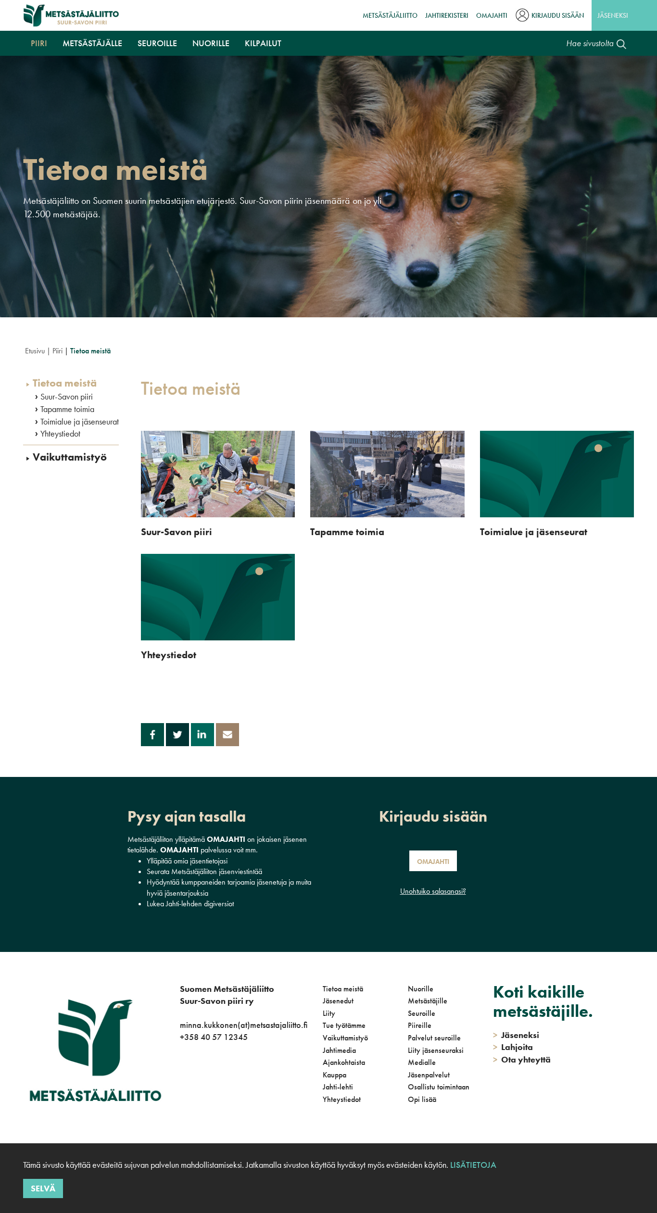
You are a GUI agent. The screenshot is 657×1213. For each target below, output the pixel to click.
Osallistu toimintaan (438, 1087)
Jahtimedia (339, 1050)
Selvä (43, 1187)
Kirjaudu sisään (557, 15)
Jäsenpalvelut (429, 1075)
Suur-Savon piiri (66, 396)
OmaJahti (491, 15)
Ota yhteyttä (522, 1059)
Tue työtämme (344, 1025)
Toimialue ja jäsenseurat (79, 421)
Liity (329, 1013)
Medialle (422, 1062)
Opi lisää (422, 1099)
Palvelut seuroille (434, 1038)
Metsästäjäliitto (390, 15)
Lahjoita (513, 1046)
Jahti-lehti (338, 1087)
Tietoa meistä (65, 383)
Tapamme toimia (67, 409)
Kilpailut (263, 43)
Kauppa (334, 1075)
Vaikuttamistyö (70, 457)
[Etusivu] (71, 15)
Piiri (39, 43)
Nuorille (210, 43)
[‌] (181, 1076)
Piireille (419, 1025)
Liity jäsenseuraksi (436, 1050)
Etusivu (35, 351)
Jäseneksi (612, 15)
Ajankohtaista (344, 1062)
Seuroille (157, 43)
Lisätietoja (473, 1164)
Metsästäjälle (92, 43)
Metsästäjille (427, 1001)
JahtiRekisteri (446, 15)
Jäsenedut (338, 1001)
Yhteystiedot (60, 433)
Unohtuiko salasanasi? (433, 891)
